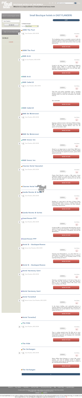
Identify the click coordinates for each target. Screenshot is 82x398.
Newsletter (26, 387)
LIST (66, 20)
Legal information (70, 387)
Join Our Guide (34, 387)
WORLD (5, 38)
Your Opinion (18, 387)
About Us (10, 387)
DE (55, 3)
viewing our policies (60, 397)
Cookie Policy (61, 387)
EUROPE (11, 42)
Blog (79, 3)
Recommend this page (46, 387)
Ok (66, 397)
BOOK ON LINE (66, 46)
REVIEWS (62, 35)
